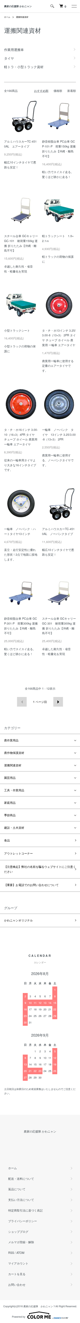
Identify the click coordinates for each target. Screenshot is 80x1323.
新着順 (71, 91)
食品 (7, 840)
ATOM (20, 1253)
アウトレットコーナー (18, 853)
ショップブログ (18, 1232)
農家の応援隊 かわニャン (18, 6)
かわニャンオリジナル (18, 920)
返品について (16, 1189)
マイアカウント (18, 1263)
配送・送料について (21, 1179)
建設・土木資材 (14, 827)
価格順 (58, 91)
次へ (58, 702)
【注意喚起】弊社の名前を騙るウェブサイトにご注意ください (40, 869)
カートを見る (16, 1274)
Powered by (18, 1316)
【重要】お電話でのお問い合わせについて (31, 885)
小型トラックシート (17, 330)
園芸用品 (10, 778)
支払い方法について (21, 1200)
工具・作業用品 (14, 790)
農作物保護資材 (14, 753)
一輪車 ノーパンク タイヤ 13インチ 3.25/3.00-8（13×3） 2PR (59, 434)
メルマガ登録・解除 (21, 1242)
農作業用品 (11, 740)
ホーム (7, 17)
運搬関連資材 (22, 17)
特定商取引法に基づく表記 (25, 1210)
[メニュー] (74, 6)
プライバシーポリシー (22, 1221)
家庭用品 (10, 803)
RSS (11, 1253)
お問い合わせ (16, 1284)
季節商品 (10, 815)
